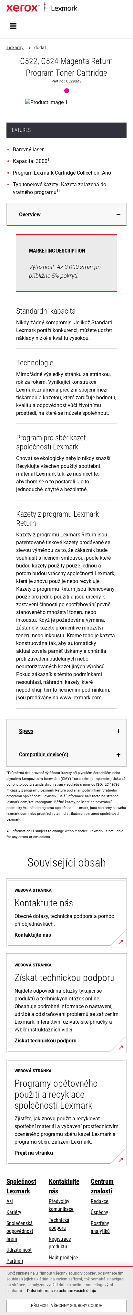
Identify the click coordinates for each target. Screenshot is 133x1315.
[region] (66, 1290)
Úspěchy (99, 1212)
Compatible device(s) (43, 754)
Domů (82, 8)
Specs (26, 731)
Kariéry (13, 1212)
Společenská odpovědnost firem (19, 1231)
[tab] (66, 214)
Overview (30, 214)
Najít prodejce (63, 1258)
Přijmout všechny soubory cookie (66, 1305)
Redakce (99, 1201)
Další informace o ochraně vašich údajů (61, 1290)
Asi (9, 1201)
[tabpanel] (66, 472)
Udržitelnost (19, 1250)
